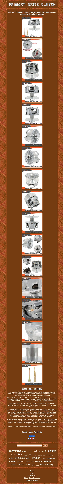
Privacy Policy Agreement (32, 478)
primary (36, 457)
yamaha (24, 451)
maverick (40, 455)
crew (33, 461)
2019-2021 (20, 461)
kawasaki (12, 461)
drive (28, 464)
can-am (38, 461)
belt (42, 464)
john (39, 451)
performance (30, 451)
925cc (30, 455)
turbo (13, 464)
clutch (18, 454)
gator (44, 458)
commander (51, 458)
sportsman (15, 451)
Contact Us (32, 475)
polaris (52, 450)
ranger (47, 461)
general (28, 461)
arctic (44, 451)
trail (35, 455)
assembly (49, 464)
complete (20, 457)
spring (11, 458)
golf (33, 465)
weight (25, 455)
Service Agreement (32, 480)
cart (44, 455)
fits (12, 455)
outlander (20, 465)
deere (54, 461)
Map (32, 473)
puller (28, 458)
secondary (49, 455)
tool (35, 451)
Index (32, 471)
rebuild (37, 465)
